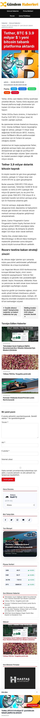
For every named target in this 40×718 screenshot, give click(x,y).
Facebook (22, 89)
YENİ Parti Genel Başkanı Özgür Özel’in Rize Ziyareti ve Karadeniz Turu (19, 614)
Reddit (7, 92)
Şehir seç (9, 501)
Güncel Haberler (13, 11)
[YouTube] (23, 519)
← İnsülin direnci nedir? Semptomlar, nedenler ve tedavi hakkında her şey (11, 311)
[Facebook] (5, 519)
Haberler (4, 23)
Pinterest (15, 92)
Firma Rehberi (28, 11)
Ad (3, 442)
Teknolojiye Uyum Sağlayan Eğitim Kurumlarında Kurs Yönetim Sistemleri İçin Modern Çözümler (20, 597)
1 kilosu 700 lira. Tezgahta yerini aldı (16, 601)
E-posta (5, 451)
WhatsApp (32, 89)
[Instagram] (17, 519)
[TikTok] (29, 519)
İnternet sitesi (7, 459)
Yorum (5, 422)
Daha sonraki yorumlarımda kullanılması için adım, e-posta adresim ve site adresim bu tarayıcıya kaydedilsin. (19, 473)
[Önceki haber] (29, 534)
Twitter (14, 89)
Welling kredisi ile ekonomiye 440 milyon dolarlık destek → (30, 312)
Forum (12, 16)
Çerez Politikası (24, 16)
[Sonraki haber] (33, 534)
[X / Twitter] (11, 519)
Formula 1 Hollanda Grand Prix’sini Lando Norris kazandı (20, 604)
